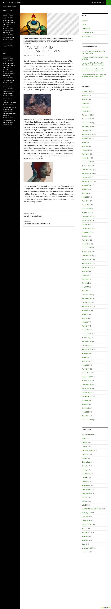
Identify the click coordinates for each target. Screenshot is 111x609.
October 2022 (86, 224)
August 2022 (86, 232)
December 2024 (87, 123)
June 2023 (85, 193)
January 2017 (86, 338)
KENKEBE (6, 98)
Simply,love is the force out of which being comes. (93, 70)
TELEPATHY (86, 532)
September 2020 (87, 267)
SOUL (43, 42)
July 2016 (85, 357)
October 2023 (86, 177)
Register (85, 21)
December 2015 (87, 384)
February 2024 (87, 162)
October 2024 (86, 130)
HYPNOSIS (86, 485)
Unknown (27, 43)
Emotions (32, 38)
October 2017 (86, 302)
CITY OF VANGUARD (12, 2)
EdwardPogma (87, 75)
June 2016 (85, 361)
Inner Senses (67, 38)
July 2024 (85, 142)
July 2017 (85, 314)
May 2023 (85, 197)
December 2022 (87, 216)
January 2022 (86, 252)
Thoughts (48, 42)
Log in (84, 25)
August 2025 (86, 91)
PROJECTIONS (87, 524)
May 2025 (85, 103)
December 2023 (87, 170)
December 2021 (87, 256)
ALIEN (84, 438)
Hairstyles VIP (87, 63)
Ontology (27, 42)
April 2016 (85, 369)
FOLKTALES (86, 474)
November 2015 (87, 388)
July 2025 (85, 95)
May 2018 (85, 287)
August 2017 (86, 310)
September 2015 (87, 396)
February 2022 (87, 248)
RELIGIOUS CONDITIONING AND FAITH (37, 222)
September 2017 (87, 306)
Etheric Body (86, 462)
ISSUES (37, 40)
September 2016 (87, 349)
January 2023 (86, 213)
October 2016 (86, 345)
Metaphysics (68, 40)
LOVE (84, 505)
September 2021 (87, 263)
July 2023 (85, 189)
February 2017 (87, 334)
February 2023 (87, 209)
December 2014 (87, 420)
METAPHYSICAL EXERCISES (54, 40)
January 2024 (86, 166)
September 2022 (87, 228)
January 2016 (86, 381)
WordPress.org (87, 36)
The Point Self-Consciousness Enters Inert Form (93, 64)
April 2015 (85, 416)
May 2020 (85, 275)
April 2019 (85, 279)
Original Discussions (97, 2)
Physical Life (36, 42)
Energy (84, 458)
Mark (84, 57)
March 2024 (86, 158)
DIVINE (26, 38)
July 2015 (85, 404)
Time (54, 42)
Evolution (40, 38)
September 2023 (87, 181)
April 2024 (85, 154)
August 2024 (86, 138)
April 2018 (85, 291)
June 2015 (85, 408)
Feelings (47, 38)
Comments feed (87, 32)
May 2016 (85, 365)
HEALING (60, 38)
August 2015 (86, 400)
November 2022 (87, 220)
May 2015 (85, 412)
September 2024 (87, 134)
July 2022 (85, 236)
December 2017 (87, 295)
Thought (85, 536)
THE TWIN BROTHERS (9, 102)
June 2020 (85, 271)
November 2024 (87, 127)
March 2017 (86, 330)
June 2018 (85, 283)
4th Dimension (87, 435)
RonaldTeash (86, 69)
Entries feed (86, 28)
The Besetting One (8, 37)
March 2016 (86, 373)
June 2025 (85, 99)
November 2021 (87, 259)
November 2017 (87, 299)
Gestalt (53, 38)
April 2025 (85, 107)
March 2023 (86, 205)
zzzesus (41, 55)
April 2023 (85, 201)
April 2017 (85, 326)
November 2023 (87, 173)
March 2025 (86, 111)
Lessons (43, 40)
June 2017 (85, 318)
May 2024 (85, 150)
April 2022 (85, 240)
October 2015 (86, 392)
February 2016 (87, 377)
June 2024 (85, 146)
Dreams (84, 446)
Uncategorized (62, 42)
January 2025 (86, 119)
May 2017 (85, 322)
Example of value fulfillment (33, 215)
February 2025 (87, 115)
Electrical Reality (87, 450)
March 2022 (86, 244)
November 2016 (87, 341)
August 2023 (86, 185)
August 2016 (86, 353)
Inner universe (29, 40)
